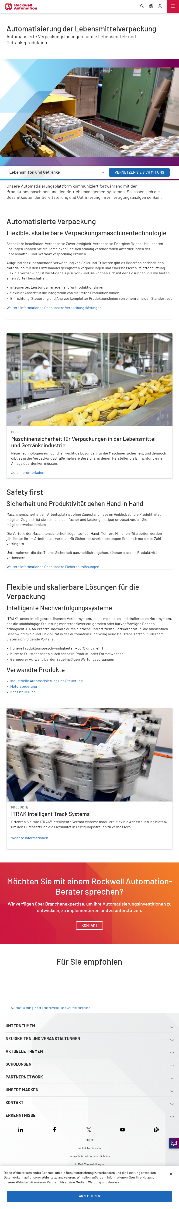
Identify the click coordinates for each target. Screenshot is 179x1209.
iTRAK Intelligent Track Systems (33, 711)
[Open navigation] (173, 6)
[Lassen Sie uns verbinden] (174, 1143)
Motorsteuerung (23, 686)
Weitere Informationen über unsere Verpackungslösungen (54, 308)
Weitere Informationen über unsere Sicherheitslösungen (53, 567)
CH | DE (90, 1140)
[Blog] (156, 1129)
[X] (89, 1129)
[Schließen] (171, 1173)
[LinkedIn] (21, 1129)
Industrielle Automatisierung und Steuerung (46, 681)
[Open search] (142, 6)
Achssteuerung (23, 692)
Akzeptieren (89, 1196)
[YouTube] (122, 1129)
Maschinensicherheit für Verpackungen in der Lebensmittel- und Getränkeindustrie (75, 336)
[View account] (160, 6)
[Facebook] (55, 1129)
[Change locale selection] (151, 6)
